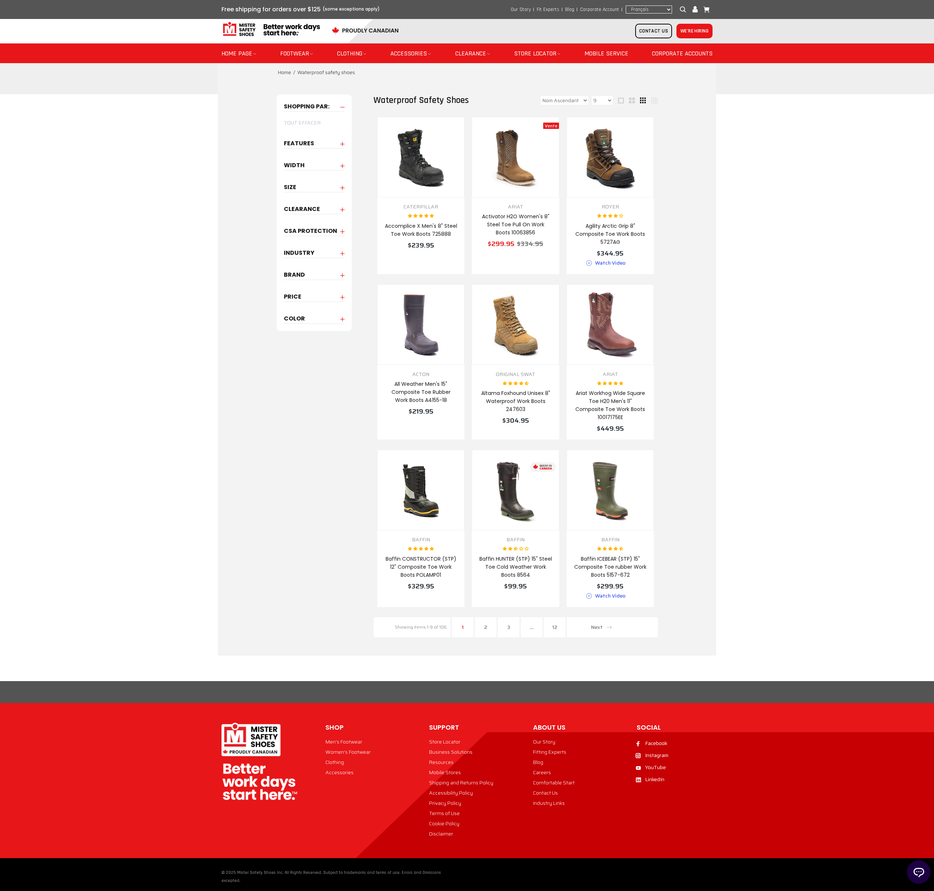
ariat (515, 206)
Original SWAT (515, 374)
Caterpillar (421, 206)
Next (597, 627)
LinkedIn (654, 779)
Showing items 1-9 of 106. (421, 626)
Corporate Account (599, 9)
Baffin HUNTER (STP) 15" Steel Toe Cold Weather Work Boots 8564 (515, 567)
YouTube (655, 767)
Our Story (521, 9)
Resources (441, 762)
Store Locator (444, 742)
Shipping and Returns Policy (461, 783)
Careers (542, 772)
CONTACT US (653, 31)
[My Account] (695, 9)
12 (554, 627)
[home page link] (270, 29)
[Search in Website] (684, 9)
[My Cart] (704, 9)
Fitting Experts (549, 752)
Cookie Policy (444, 823)
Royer (610, 206)
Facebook (656, 743)
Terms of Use (444, 813)
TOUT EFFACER (302, 123)
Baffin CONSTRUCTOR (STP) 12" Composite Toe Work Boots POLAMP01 (421, 567)
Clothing (334, 762)
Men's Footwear (343, 742)
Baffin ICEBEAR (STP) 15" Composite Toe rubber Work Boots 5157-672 (610, 567)
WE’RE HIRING (694, 31)
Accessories (339, 772)
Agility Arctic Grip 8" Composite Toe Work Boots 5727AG (610, 234)
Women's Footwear (348, 752)
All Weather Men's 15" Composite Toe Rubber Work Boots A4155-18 (421, 392)
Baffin (421, 539)
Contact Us (545, 793)
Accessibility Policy (451, 793)
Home (284, 72)
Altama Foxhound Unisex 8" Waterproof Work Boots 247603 (515, 401)
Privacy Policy (445, 803)
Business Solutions (450, 752)
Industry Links (549, 803)
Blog (569, 9)
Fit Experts (548, 9)
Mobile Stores (445, 772)
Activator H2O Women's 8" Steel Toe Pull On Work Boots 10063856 (515, 224)
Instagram (656, 755)
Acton (420, 374)
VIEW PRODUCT (421, 261)
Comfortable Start (554, 783)
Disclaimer (441, 834)
